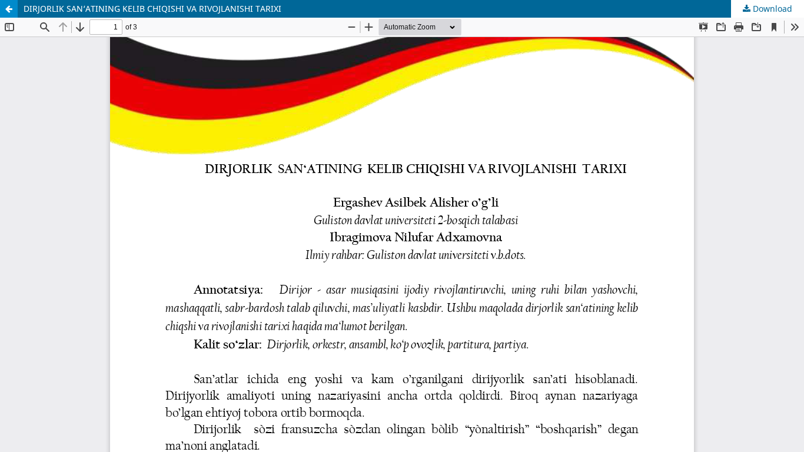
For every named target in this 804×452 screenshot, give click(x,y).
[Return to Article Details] (9, 9)
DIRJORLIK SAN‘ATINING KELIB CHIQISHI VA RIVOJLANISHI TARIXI (152, 8)
